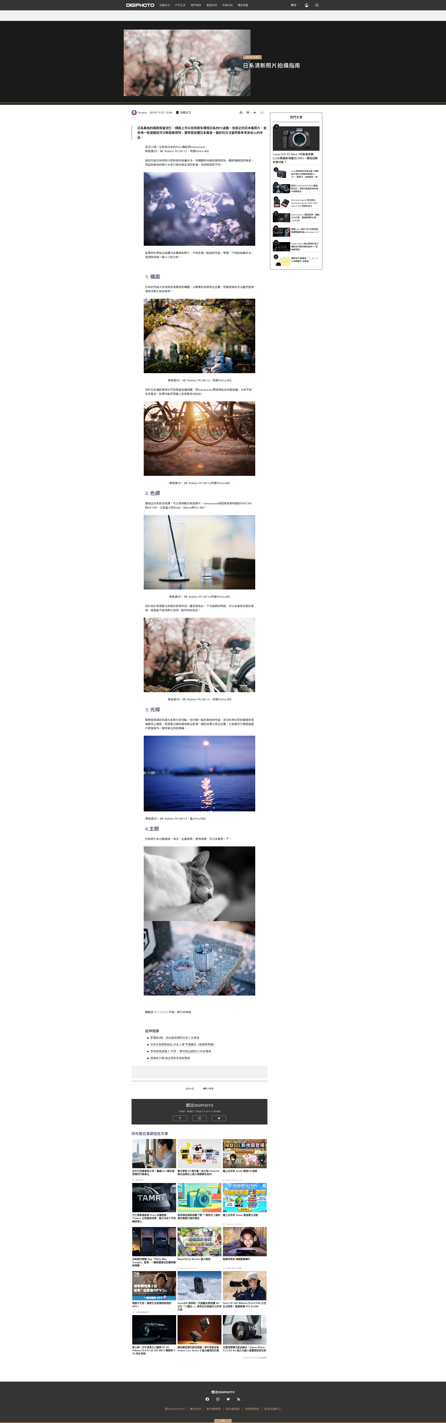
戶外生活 (180, 5)
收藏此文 (185, 112)
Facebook (241, 112)
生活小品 (190, 1088)
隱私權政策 (233, 1409)
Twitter (254, 112)
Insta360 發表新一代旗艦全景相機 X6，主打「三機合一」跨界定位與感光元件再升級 (199, 1306)
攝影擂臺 (243, 5)
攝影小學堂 (208, 1088)
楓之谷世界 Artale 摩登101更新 (240, 1171)
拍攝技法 (164, 5)
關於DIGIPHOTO (174, 1409)
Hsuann (142, 112)
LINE (248, 112)
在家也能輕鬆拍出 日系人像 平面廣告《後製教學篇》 (183, 1044)
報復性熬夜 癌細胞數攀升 (236, 1259)
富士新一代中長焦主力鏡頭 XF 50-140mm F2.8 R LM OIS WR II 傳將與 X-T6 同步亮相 (154, 1350)
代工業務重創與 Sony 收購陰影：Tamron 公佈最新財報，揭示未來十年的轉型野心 (154, 1218)
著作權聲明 (213, 1409)
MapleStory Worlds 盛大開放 (194, 1259)
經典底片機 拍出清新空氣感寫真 (170, 1058)
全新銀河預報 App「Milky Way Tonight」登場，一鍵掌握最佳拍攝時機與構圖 (154, 1262)
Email (261, 112)
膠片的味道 (161, 1012)
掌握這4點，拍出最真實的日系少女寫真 (174, 1037)
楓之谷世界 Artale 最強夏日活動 (240, 1215)
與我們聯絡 (252, 1409)
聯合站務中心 (272, 1409)
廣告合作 (195, 1409)
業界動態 (196, 5)
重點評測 (211, 5)
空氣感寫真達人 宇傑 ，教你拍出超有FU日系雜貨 (180, 1051)
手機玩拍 (227, 5)
